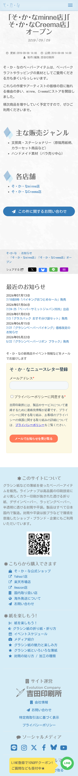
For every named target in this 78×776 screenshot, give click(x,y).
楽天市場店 (21, 582)
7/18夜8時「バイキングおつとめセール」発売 (36, 299)
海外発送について (26, 598)
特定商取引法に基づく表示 (39, 717)
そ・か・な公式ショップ (31, 571)
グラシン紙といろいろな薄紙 (34, 650)
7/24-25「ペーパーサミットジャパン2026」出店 (37, 309)
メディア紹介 (23, 639)
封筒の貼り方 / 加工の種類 (34, 656)
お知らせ (26, 253)
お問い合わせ (23, 604)
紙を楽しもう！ (24, 623)
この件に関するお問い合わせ (41, 211)
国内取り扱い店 (24, 593)
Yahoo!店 (19, 576)
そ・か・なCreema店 (26, 191)
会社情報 (40, 702)
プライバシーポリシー (39, 725)
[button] (32, 269)
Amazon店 (19, 587)
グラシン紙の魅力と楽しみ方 (34, 645)
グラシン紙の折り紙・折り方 (33, 628)
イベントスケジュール (29, 634)
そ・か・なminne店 (25, 186)
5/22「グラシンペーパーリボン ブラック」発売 (37, 341)
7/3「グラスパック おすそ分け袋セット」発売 (36, 318)
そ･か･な (11, 253)
